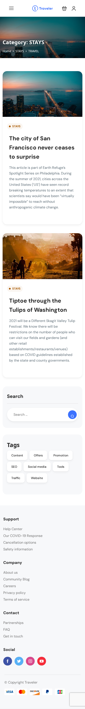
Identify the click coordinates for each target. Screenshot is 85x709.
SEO (14, 467)
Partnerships (13, 622)
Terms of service (16, 599)
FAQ (6, 629)
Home (7, 51)
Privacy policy (14, 592)
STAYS (19, 51)
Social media (37, 467)
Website (37, 478)
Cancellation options (19, 542)
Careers (9, 586)
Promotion (60, 455)
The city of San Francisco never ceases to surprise (42, 147)
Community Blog (16, 579)
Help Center (12, 529)
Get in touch (13, 636)
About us (10, 572)
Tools (60, 467)
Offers (38, 455)
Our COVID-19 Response (22, 535)
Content (17, 455)
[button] (64, 8)
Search (15, 396)
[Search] (72, 414)
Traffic (15, 478)
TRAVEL (33, 51)
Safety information (18, 549)
